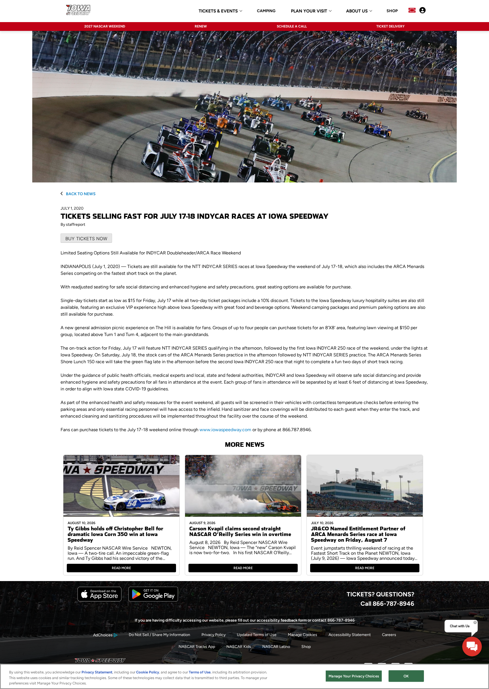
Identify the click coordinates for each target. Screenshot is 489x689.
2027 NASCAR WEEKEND (104, 26)
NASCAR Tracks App (197, 646)
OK (406, 676)
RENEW (201, 26)
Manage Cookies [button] (302, 634)
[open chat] (472, 646)
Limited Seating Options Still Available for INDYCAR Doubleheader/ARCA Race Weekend (151, 253)
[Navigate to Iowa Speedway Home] (79, 11)
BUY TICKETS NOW (86, 238)
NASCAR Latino (276, 646)
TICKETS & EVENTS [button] (218, 11)
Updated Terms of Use (256, 634)
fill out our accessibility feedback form (272, 620)
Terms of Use (200, 672)
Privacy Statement (97, 672)
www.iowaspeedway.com (225, 429)
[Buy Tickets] (412, 10)
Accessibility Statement (350, 634)
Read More (121, 568)
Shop (306, 646)
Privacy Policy (213, 634)
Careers (389, 634)
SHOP (392, 11)
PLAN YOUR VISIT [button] (309, 11)
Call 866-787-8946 (387, 603)
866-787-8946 (341, 620)
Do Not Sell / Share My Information (159, 634)
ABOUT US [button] (357, 11)
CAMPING (266, 11)
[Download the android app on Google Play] (153, 600)
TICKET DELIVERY (390, 26)
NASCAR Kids (238, 646)
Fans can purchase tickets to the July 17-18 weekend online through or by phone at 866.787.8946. (186, 429)
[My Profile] (422, 10)
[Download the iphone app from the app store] (99, 600)
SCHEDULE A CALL (292, 26)
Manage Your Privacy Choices (354, 676)
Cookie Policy (147, 672)
